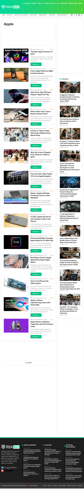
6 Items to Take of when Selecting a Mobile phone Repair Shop (41, 133)
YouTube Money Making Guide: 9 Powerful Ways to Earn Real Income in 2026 (69, 262)
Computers (63, 3)
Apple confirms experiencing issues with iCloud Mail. (40, 302)
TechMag (34, 49)
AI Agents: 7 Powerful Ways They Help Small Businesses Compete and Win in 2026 (70, 143)
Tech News (26, 3)
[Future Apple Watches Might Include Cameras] (16, 75)
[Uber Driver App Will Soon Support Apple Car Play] (16, 96)
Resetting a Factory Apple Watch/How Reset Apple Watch (41, 260)
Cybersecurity (42, 15)
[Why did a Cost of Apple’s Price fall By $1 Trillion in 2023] (16, 156)
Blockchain (33, 15)
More (80, 3)
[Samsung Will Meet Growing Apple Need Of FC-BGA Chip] (16, 242)
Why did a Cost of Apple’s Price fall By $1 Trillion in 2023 (41, 154)
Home (3, 15)
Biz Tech (53, 3)
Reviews (34, 3)
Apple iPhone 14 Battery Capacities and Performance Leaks (42, 324)
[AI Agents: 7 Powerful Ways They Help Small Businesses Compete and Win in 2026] (70, 134)
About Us (9, 15)
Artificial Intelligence (21, 15)
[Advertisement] (28, 34)
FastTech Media (33, 485)
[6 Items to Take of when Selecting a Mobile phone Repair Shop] (16, 134)
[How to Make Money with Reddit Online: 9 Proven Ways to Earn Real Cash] (70, 231)
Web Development (62, 15)
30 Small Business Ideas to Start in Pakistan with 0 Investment (69, 121)
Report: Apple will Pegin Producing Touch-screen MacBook (40, 195)
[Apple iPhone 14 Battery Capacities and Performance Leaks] (16, 326)
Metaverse (52, 15)
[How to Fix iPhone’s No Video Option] (16, 285)
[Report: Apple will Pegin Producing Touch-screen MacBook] (16, 197)
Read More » (36, 64)
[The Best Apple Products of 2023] (16, 55)
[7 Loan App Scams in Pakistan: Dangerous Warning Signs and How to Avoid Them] (70, 206)
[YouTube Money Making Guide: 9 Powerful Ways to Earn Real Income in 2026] (70, 253)
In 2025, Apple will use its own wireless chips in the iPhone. (41, 219)
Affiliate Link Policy (71, 485)
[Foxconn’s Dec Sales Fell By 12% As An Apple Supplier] (16, 178)
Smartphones (73, 3)
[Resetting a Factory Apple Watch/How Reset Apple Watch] (16, 261)
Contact (55, 485)
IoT (58, 3)
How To (40, 3)
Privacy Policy (62, 485)
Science (46, 3)
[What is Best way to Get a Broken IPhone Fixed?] (16, 115)
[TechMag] (10, 7)
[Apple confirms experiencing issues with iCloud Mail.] (16, 304)
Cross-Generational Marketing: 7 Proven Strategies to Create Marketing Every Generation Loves (70, 168)
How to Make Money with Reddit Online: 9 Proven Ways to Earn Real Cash (69, 240)
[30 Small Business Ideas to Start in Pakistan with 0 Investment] (70, 111)
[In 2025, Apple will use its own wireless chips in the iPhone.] (16, 220)
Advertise (79, 485)
